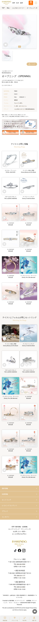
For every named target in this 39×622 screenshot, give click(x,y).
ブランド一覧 (15, 620)
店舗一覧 (34, 620)
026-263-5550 (21, 564)
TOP (3, 8)
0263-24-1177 (21, 575)
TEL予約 (24, 620)
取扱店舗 (5, 620)
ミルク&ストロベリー (18, 8)
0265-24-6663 (21, 587)
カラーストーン (23, 106)
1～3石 (16, 106)
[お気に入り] (34, 612)
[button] (7, 55)
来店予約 (30, 4)
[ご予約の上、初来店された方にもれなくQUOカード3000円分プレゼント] (19, 124)
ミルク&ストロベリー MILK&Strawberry (24, 109)
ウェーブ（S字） (18, 103)
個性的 (16, 100)
